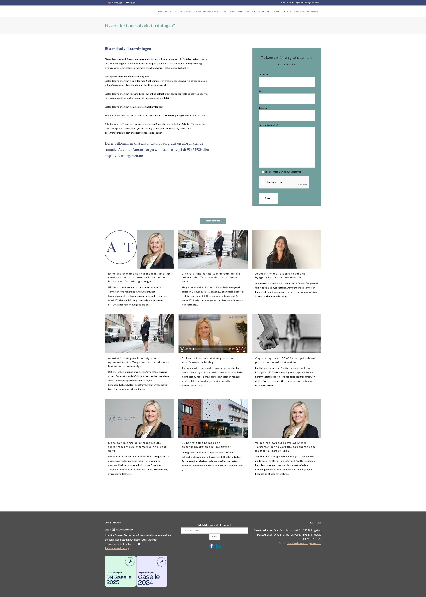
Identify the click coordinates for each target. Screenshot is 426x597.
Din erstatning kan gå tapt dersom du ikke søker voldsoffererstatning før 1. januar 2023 (211, 277)
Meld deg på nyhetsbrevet (214, 524)
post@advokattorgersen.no (304, 543)
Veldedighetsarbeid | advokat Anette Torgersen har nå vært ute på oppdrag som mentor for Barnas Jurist (285, 446)
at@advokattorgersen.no (307, 2)
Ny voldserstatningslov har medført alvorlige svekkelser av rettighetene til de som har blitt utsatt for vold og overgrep (139, 277)
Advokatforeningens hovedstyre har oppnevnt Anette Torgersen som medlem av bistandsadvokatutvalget (138, 362)
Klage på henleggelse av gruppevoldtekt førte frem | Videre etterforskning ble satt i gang (138, 446)
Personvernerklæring (117, 548)
